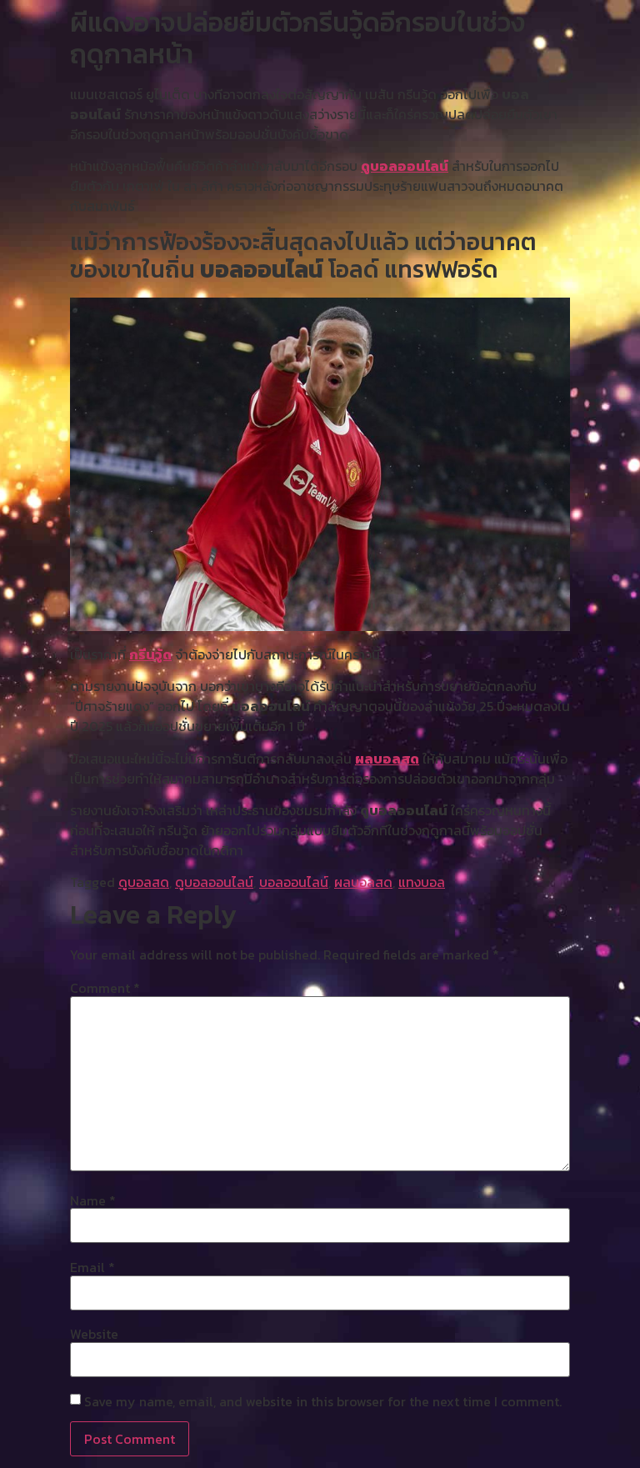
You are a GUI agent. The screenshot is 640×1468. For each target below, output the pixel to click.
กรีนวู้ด (150, 654)
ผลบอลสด (387, 759)
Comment (105, 988)
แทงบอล (421, 882)
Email (92, 1267)
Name (93, 1200)
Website (94, 1333)
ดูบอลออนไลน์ (404, 166)
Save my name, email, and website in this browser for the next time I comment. (323, 1401)
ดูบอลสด (143, 882)
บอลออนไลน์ (293, 882)
